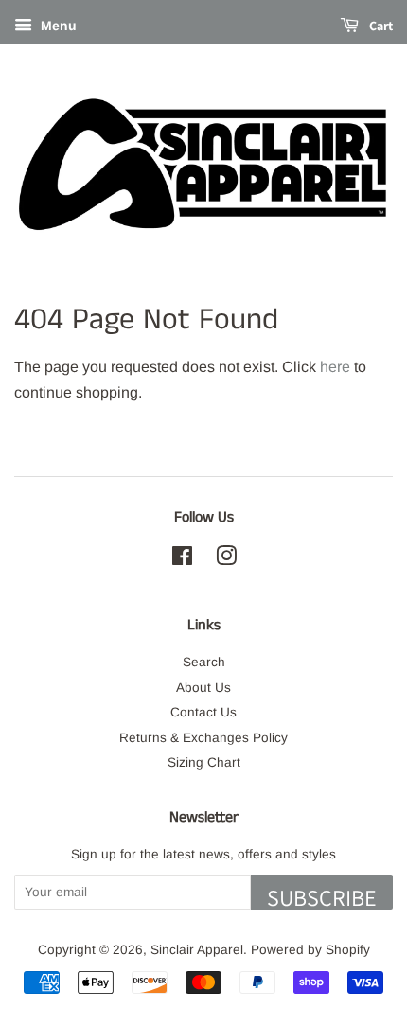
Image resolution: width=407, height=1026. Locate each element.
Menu (57, 25)
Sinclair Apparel (196, 950)
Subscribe (322, 896)
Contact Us (203, 712)
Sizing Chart (204, 762)
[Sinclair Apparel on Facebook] (182, 560)
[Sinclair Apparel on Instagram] (226, 560)
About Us (203, 688)
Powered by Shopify (310, 950)
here (335, 367)
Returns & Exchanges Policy (203, 738)
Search (204, 662)
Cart (379, 25)
